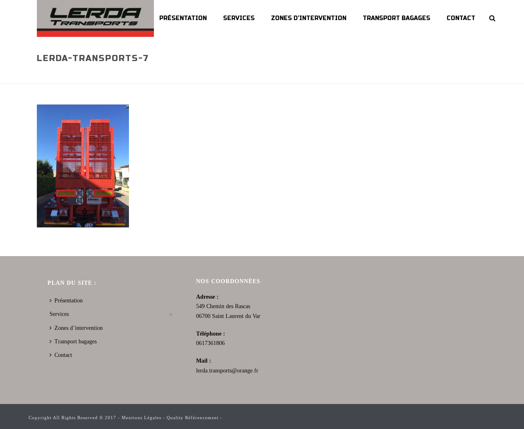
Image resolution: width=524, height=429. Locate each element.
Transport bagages (396, 18)
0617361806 (210, 343)
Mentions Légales (141, 417)
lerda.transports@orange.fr (227, 371)
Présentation (183, 18)
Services (239, 18)
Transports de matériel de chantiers (356, 75)
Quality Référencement (193, 417)
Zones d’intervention (308, 18)
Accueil (248, 75)
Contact (461, 18)
